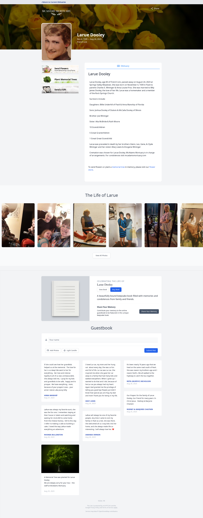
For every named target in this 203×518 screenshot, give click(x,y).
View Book (103, 289)
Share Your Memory (149, 311)
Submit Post (151, 350)
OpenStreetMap (104, 511)
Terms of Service (107, 508)
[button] (60, 459)
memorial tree (118, 167)
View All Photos (101, 255)
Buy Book (115, 289)
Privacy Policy (94, 508)
